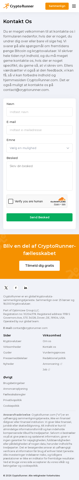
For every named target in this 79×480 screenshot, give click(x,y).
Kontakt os (49, 347)
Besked (12, 158)
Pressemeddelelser (15, 358)
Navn (10, 103)
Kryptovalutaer (12, 341)
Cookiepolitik (11, 406)
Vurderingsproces (54, 352)
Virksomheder (12, 347)
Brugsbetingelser (14, 383)
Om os (47, 341)
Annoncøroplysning (15, 389)
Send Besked (39, 217)
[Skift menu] (74, 6)
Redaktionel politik (54, 358)
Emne (10, 140)
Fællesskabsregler (14, 394)
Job (45, 369)
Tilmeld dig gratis (39, 266)
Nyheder (8, 364)
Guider (7, 352)
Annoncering (51, 364)
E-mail (11, 122)
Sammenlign (57, 5)
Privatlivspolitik (12, 400)
